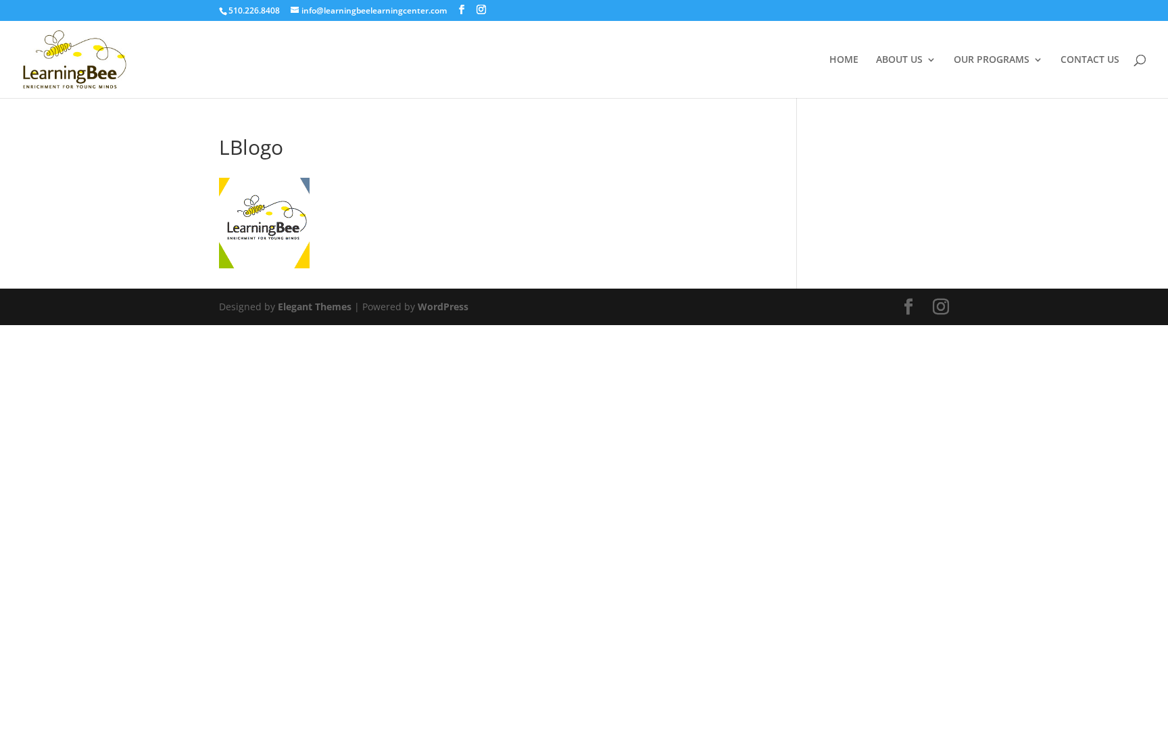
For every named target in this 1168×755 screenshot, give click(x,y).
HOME (843, 60)
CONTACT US (1090, 60)
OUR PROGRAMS (991, 60)
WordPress (443, 306)
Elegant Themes (314, 306)
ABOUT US (899, 60)
